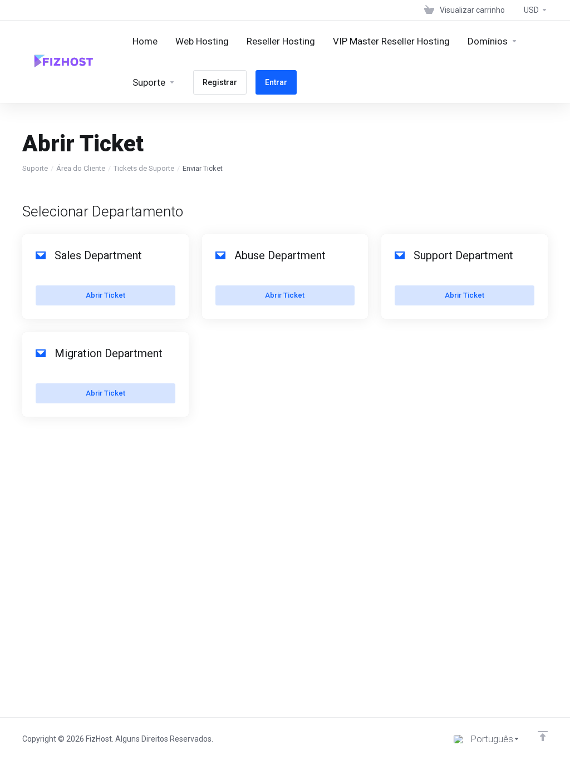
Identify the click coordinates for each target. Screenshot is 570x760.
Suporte (35, 168)
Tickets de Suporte (144, 168)
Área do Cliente (80, 168)
